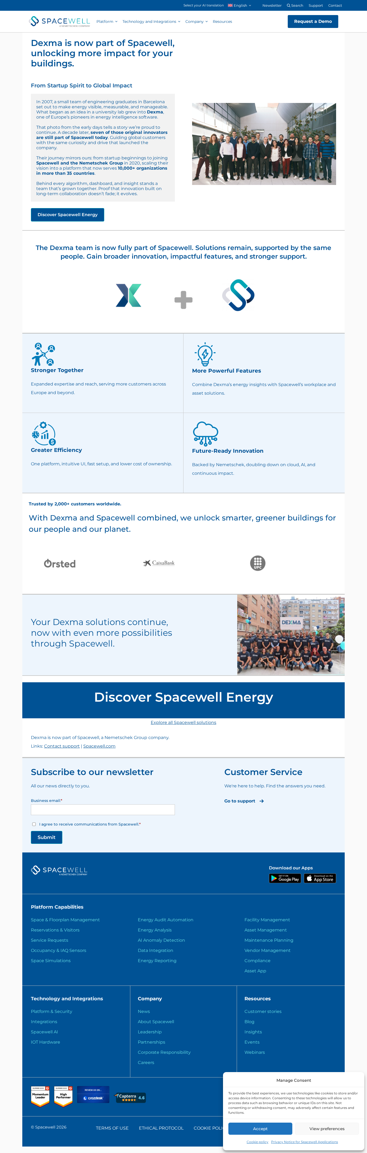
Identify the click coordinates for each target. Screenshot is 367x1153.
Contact (335, 5)
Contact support (62, 746)
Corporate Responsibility (164, 1052)
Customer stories (263, 1011)
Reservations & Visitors (55, 930)
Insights (253, 1031)
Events (252, 1042)
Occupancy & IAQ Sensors (58, 950)
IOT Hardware (45, 1042)
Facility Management (267, 919)
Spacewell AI (44, 1031)
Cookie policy (257, 1142)
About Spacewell (156, 1021)
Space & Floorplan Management (65, 919)
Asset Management (265, 930)
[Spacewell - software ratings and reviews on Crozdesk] (93, 1101)
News (144, 1011)
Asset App (255, 970)
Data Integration (155, 950)
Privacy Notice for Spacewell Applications (304, 1142)
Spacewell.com (99, 746)
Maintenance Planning (268, 940)
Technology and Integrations (149, 21)
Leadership (150, 1031)
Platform (104, 21)
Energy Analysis (155, 930)
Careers (146, 1062)
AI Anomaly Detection (161, 940)
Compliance (257, 960)
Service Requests (49, 940)
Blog (249, 1021)
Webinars (254, 1052)
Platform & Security (51, 1011)
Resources (222, 21)
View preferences (327, 1128)
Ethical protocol (161, 1128)
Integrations (44, 1021)
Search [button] (296, 5)
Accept (260, 1128)
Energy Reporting (157, 960)
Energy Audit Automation (165, 919)
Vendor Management (267, 950)
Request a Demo (313, 21)
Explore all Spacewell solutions (183, 722)
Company (194, 21)
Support (316, 5)
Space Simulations (51, 960)
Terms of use (112, 1128)
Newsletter (272, 5)
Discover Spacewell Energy (68, 214)
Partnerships (151, 1042)
